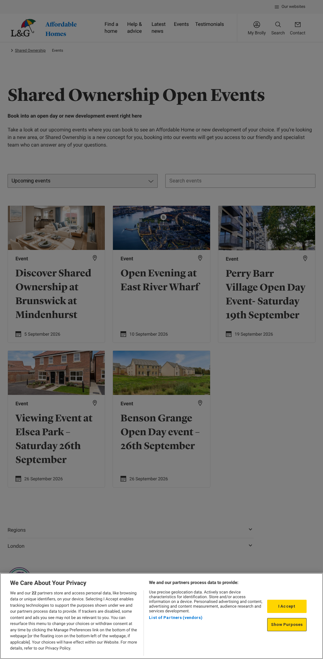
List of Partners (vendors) (175, 617)
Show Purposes (286, 624)
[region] (161, 616)
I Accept (286, 606)
